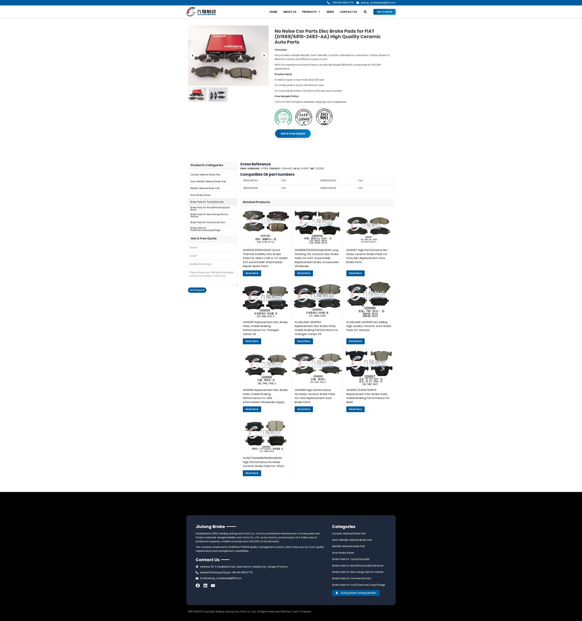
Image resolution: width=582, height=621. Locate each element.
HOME (273, 12)
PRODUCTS (309, 12)
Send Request (197, 290)
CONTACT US (348, 12)
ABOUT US (289, 12)
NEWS (330, 12)
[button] (365, 11)
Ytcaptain (305, 611)
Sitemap (286, 611)
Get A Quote (384, 11)
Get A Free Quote (293, 133)
